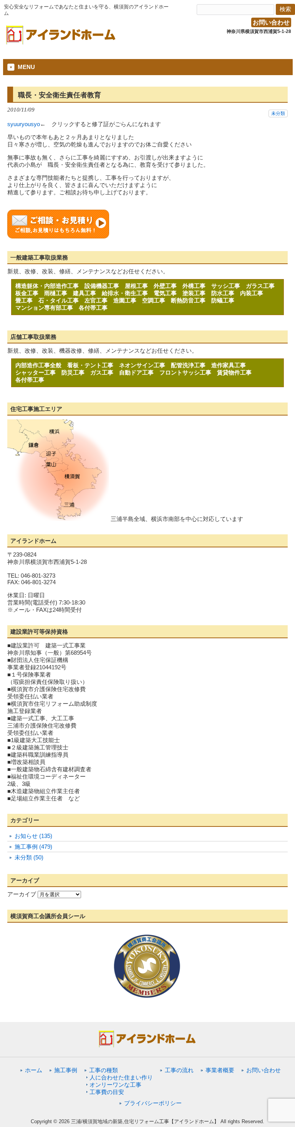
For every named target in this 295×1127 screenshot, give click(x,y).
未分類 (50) (29, 857)
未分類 (278, 113)
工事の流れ (179, 1070)
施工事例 (65, 1070)
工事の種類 (103, 1070)
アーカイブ (21, 894)
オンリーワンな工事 (115, 1084)
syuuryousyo (23, 124)
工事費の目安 (106, 1092)
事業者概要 (220, 1070)
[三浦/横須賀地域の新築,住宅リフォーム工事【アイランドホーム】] (61, 42)
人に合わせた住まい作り (121, 1077)
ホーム (33, 1070)
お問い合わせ (271, 22)
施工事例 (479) (33, 846)
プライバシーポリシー (153, 1103)
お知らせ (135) (33, 836)
